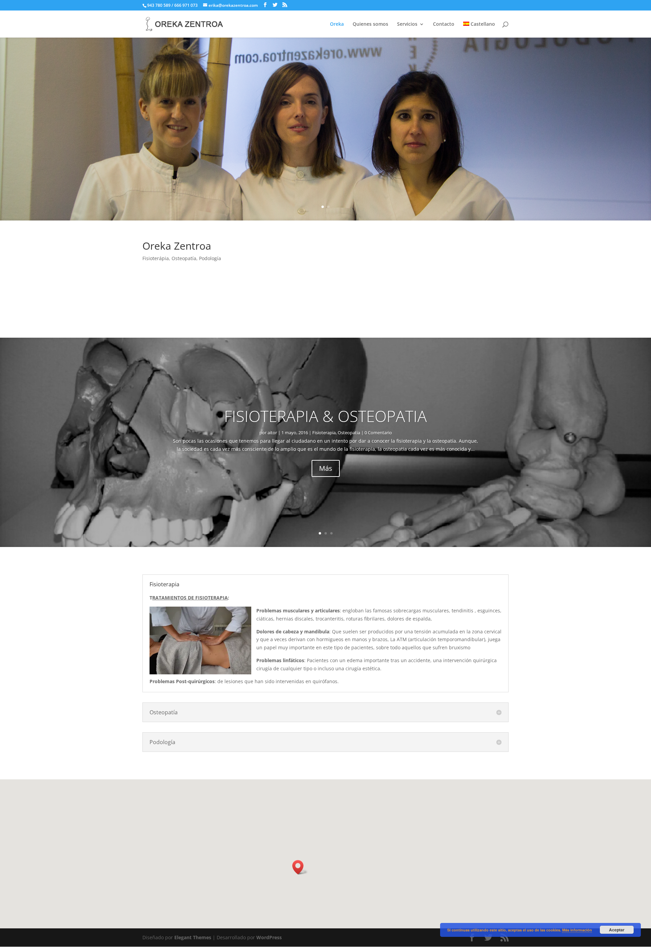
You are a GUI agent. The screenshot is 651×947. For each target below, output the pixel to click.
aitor (272, 432)
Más (325, 468)
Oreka (337, 24)
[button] (300, 867)
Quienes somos (370, 24)
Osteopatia (349, 432)
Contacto (443, 24)
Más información (577, 929)
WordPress (269, 937)
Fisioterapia (324, 432)
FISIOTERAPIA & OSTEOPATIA (325, 415)
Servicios (407, 24)
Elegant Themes (192, 937)
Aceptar (617, 930)
